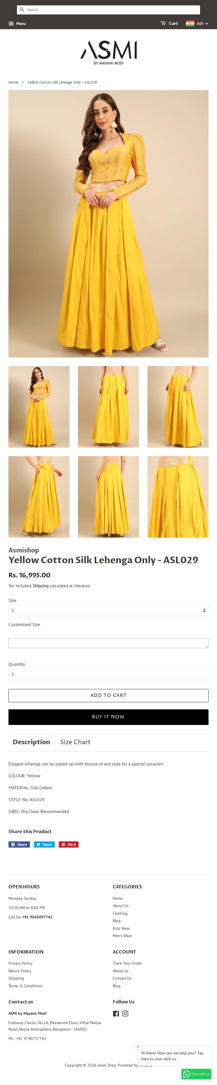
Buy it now (108, 717)
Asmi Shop (107, 1065)
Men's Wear (122, 935)
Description (31, 742)
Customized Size (24, 624)
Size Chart (75, 742)
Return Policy (19, 970)
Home (13, 82)
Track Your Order (127, 963)
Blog (117, 920)
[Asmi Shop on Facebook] (116, 1014)
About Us (121, 905)
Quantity (16, 664)
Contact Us (122, 978)
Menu (20, 23)
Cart (173, 23)
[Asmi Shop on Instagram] (125, 1014)
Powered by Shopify (135, 1065)
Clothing (120, 913)
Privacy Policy (20, 963)
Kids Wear (121, 928)
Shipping (41, 585)
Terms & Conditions (25, 985)
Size (12, 600)
